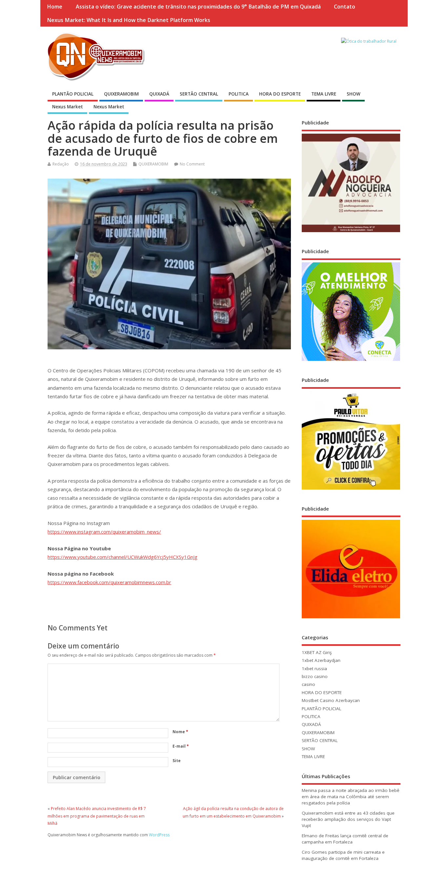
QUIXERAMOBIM (121, 94)
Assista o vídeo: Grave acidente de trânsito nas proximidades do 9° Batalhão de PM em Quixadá (198, 6)
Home (54, 6)
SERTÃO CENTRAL (199, 94)
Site (177, 760)
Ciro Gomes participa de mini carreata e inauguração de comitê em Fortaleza (343, 855)
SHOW (353, 94)
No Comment (192, 164)
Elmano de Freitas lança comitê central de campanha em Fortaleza (345, 839)
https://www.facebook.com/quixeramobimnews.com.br (109, 582)
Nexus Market (67, 107)
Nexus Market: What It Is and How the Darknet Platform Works (128, 20)
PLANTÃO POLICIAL (72, 94)
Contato (344, 6)
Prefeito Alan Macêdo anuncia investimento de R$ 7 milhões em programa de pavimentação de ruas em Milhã (97, 816)
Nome (180, 731)
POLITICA (239, 94)
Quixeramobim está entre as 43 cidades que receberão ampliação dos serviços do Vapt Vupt (348, 819)
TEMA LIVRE (323, 94)
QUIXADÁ (159, 94)
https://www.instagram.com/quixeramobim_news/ (104, 531)
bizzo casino (315, 676)
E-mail (181, 746)
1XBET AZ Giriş (317, 652)
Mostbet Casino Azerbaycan (331, 700)
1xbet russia (314, 668)
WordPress (159, 835)
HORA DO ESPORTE (280, 94)
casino (308, 684)
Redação (60, 164)
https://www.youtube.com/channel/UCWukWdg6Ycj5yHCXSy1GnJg (122, 557)
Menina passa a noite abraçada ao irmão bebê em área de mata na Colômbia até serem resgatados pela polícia (350, 796)
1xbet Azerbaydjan (321, 660)
